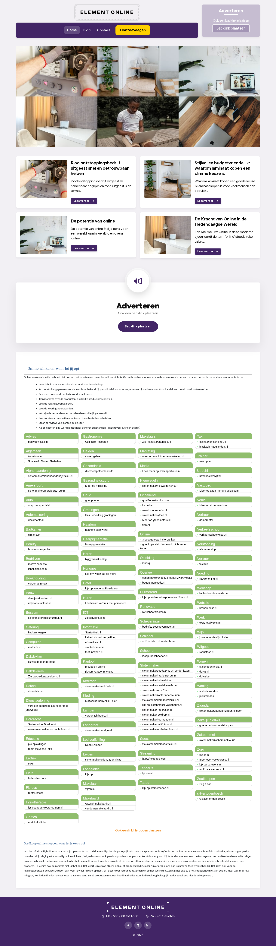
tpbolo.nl (147, 773)
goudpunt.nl (92, 500)
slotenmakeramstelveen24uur (160, 685)
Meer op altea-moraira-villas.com (219, 490)
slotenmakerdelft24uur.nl (157, 724)
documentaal (36, 520)
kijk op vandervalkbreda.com (102, 588)
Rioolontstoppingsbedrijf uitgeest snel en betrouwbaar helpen (100, 168)
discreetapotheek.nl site (99, 471)
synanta (204, 754)
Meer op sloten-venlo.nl (213, 505)
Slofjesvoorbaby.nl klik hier (101, 701)
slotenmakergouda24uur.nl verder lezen (166, 670)
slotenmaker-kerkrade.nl (99, 686)
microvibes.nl (93, 642)
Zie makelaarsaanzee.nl (156, 441)
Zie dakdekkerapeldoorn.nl (44, 676)
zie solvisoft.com (95, 618)
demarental (206, 520)
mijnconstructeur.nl (39, 603)
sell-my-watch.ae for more (100, 573)
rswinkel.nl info (37, 822)
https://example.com (154, 758)
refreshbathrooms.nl (154, 612)
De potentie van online (93, 221)
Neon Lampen (93, 745)
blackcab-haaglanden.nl (213, 446)
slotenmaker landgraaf (98, 730)
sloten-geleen (93, 456)
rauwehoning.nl (208, 578)
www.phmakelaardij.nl (98, 803)
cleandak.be (35, 691)
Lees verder (81, 201)
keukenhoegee (37, 632)
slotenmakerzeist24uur (155, 690)
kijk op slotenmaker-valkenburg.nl (162, 705)
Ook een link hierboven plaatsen (138, 830)
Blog (86, 30)
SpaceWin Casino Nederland (45, 461)
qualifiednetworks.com (155, 500)
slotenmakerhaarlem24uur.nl (159, 675)
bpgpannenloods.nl (153, 582)
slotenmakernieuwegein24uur (159, 485)
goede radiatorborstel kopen (216, 725)
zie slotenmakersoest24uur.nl (159, 744)
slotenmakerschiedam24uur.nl (160, 729)
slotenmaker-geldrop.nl (156, 714)
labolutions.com (37, 569)
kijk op (89, 774)
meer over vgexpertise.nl (214, 759)
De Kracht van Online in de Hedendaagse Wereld (221, 221)
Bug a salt (205, 784)
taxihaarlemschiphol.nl (212, 441)
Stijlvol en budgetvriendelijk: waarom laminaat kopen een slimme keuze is (222, 168)
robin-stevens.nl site (40, 749)
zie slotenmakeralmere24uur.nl (160, 700)
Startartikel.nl (93, 632)
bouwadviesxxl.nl (38, 441)
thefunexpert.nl (94, 652)
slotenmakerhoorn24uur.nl (157, 719)
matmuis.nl (34, 647)
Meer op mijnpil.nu (96, 485)
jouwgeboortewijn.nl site (213, 637)
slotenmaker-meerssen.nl (157, 709)
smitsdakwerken (209, 691)
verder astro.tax (37, 583)
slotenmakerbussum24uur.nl (45, 618)
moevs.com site (37, 564)
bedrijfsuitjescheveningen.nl (158, 626)
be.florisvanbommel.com (213, 593)
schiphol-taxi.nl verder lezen (159, 641)
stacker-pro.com (94, 647)
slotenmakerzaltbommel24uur (217, 740)
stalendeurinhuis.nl (210, 666)
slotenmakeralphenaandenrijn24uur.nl (50, 476)
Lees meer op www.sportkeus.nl (161, 471)
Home (72, 30)
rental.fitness (35, 793)
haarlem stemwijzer (96, 529)
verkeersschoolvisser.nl (213, 534)
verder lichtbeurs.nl (96, 715)
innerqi (146, 563)
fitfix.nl (146, 525)
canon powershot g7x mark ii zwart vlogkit (167, 577)
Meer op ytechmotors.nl (156, 520)
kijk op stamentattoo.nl (155, 788)
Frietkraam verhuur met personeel (105, 603)
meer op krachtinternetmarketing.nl (163, 456)
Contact (103, 30)
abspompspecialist (39, 505)
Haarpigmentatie (95, 544)
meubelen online (95, 666)
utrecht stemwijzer (210, 476)
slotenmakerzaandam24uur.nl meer (220, 710)
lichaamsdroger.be (39, 549)
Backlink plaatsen (231, 28)
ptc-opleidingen (37, 744)
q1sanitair (34, 534)
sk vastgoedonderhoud (41, 662)
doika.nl (204, 671)
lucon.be (147, 505)
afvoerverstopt (207, 549)
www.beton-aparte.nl (154, 510)
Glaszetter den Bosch (212, 798)
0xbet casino (35, 456)
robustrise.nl (206, 652)
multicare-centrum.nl (211, 769)
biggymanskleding (96, 559)
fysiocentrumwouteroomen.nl (45, 807)
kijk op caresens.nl (210, 764)
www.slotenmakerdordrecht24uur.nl (49, 729)
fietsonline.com (37, 778)
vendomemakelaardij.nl (99, 808)
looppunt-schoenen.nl (155, 656)
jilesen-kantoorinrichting (99, 671)
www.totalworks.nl (209, 622)
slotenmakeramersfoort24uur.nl (46, 490)
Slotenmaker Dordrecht (42, 724)
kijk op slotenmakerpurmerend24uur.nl (165, 597)
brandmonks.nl (208, 608)
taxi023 (203, 564)
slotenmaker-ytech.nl (154, 515)
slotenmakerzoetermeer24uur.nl (161, 695)
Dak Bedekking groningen (100, 515)
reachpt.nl (205, 461)
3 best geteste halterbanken (159, 539)
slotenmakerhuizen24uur (157, 680)
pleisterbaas (206, 696)
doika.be (204, 676)
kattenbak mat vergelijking (100, 637)
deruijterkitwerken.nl (40, 598)
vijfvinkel (90, 789)
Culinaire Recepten (96, 441)
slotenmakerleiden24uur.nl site (103, 759)
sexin (31, 763)
